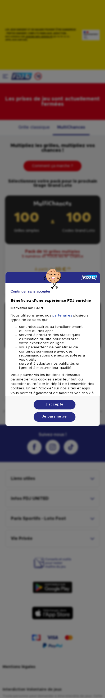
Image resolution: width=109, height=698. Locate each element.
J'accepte (54, 404)
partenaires (62, 315)
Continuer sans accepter (30, 291)
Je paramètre (54, 417)
